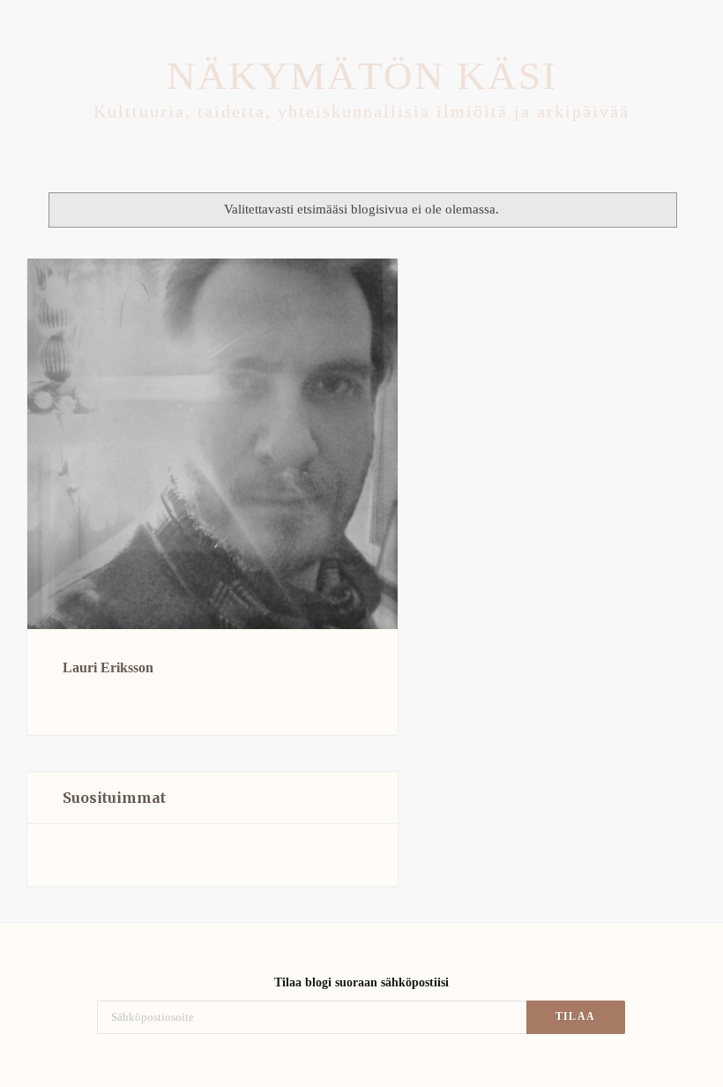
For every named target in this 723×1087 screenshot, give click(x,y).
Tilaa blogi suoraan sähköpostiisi (361, 982)
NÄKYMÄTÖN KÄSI (362, 76)
